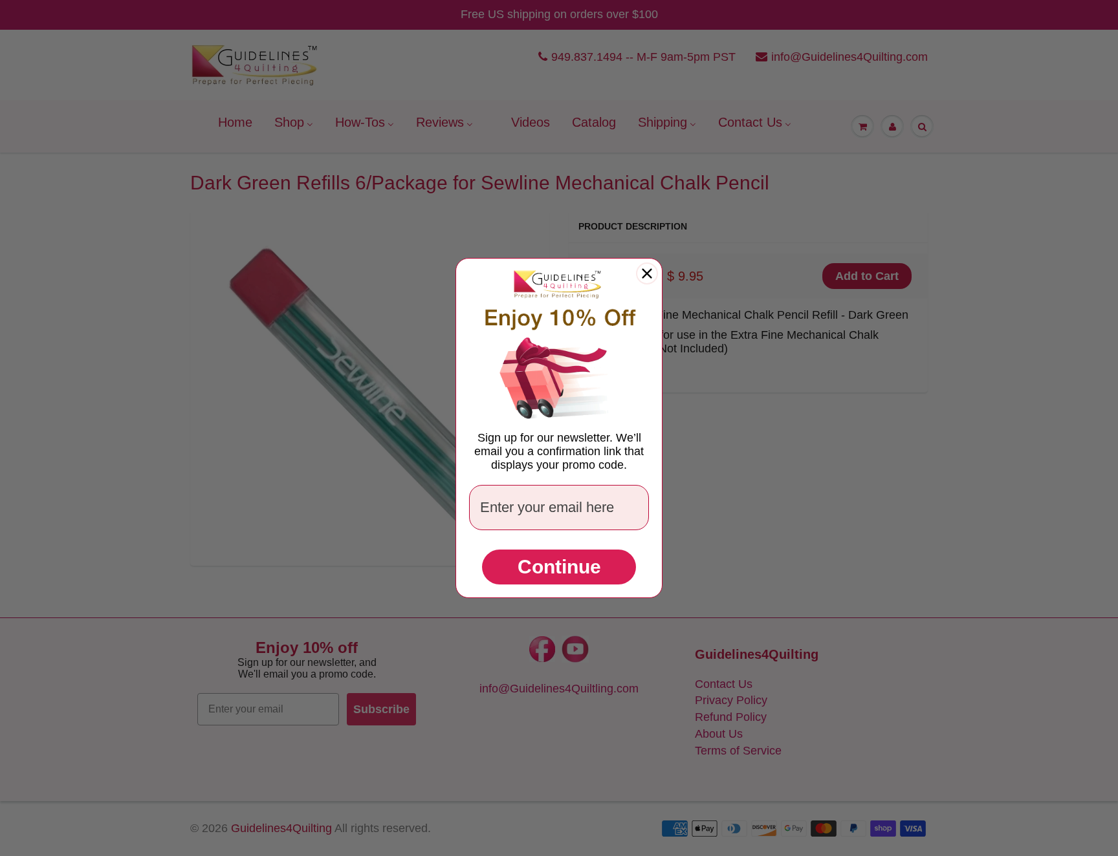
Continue (559, 566)
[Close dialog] (647, 273)
